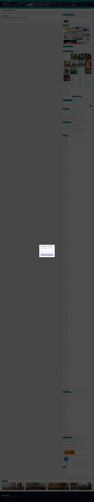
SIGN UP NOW (47, 254)
